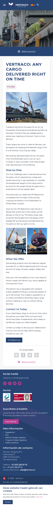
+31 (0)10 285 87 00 (19, 465)
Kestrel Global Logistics (15, 437)
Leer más (39, 497)
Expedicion (10, 432)
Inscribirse (11, 421)
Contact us (14, 340)
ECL (7, 435)
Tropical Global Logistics (16, 440)
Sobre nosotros (12, 443)
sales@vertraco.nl (27, 470)
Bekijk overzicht (28, 51)
